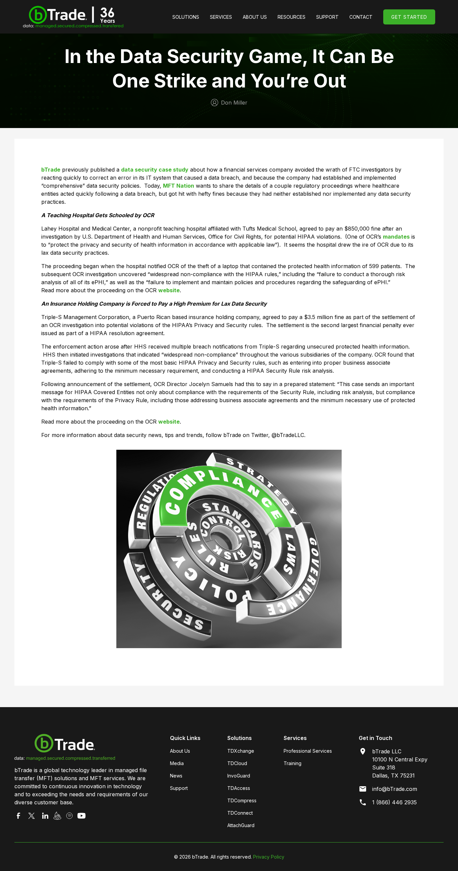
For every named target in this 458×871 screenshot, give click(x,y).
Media (177, 763)
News (176, 776)
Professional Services (308, 751)
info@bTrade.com (394, 789)
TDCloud (237, 763)
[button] (186, 17)
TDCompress (241, 800)
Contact (361, 17)
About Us (255, 17)
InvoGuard (238, 776)
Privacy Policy (268, 857)
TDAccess (238, 788)
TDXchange (240, 751)
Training (292, 763)
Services (221, 17)
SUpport (327, 17)
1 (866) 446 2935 (394, 802)
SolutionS (185, 17)
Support (179, 788)
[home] (73, 17)
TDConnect (240, 813)
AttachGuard (240, 825)
